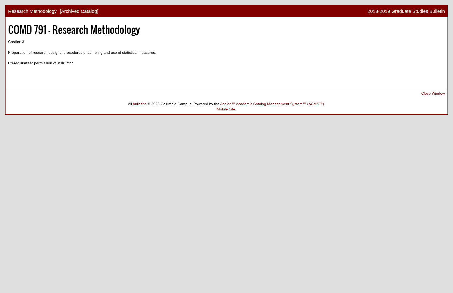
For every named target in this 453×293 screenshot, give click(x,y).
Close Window (433, 93)
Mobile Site (226, 109)
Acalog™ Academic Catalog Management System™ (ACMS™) (272, 104)
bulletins (140, 104)
